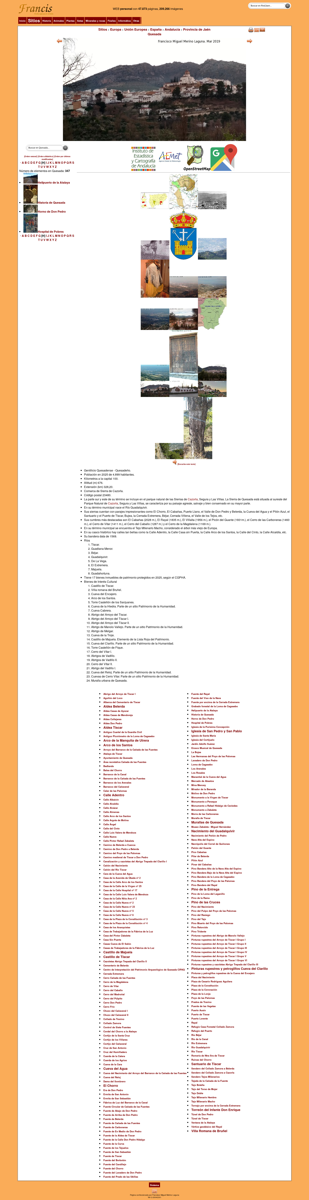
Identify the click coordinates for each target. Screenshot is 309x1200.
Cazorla (193, 499)
